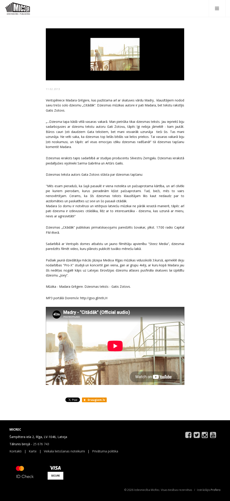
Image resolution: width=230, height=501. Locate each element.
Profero (216, 490)
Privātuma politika (105, 451)
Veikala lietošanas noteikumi (64, 451)
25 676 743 (41, 444)
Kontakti (15, 451)
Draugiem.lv (96, 400)
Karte (33, 451)
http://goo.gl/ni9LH (93, 298)
